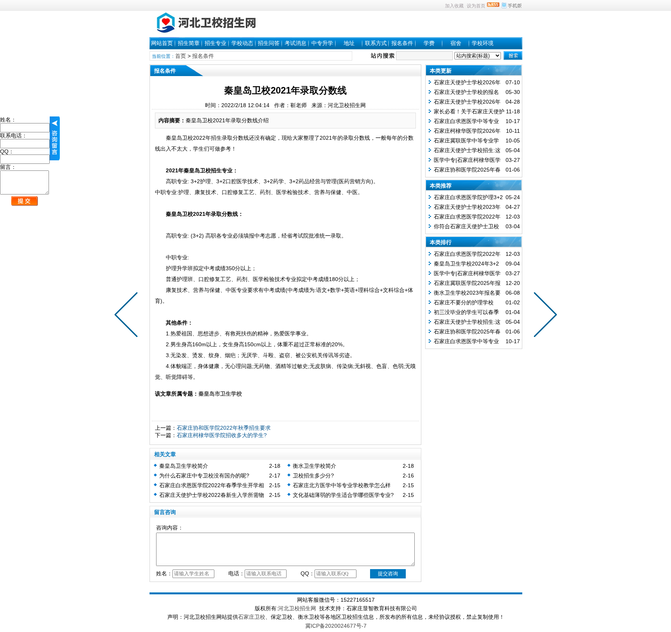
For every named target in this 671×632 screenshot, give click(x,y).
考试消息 (295, 43)
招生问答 (269, 43)
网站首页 (162, 43)
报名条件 (402, 43)
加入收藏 (454, 6)
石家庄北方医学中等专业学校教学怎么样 (342, 485)
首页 (180, 56)
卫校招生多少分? (313, 475)
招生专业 (215, 43)
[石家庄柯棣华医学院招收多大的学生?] (128, 316)
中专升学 (322, 43)
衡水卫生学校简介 (314, 466)
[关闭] (55, 138)
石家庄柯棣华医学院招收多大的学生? (222, 435)
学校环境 (483, 43)
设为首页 (476, 6)
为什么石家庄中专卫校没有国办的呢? (204, 475)
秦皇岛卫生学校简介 (183, 466)
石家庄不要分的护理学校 (464, 302)
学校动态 (242, 43)
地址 (349, 43)
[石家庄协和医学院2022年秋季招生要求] (544, 316)
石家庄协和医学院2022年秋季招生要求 (224, 428)
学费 (429, 43)
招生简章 (189, 43)
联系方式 (376, 43)
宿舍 (455, 43)
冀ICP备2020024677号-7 (336, 626)
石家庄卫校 (251, 617)
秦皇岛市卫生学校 (220, 394)
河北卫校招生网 (297, 608)
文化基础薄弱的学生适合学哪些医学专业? (343, 495)
